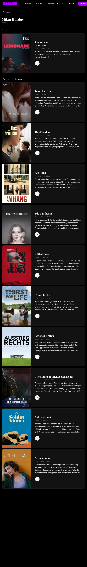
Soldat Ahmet (43, 417)
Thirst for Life (43, 295)
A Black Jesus (43, 254)
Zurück (7, 12)
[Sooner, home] (10, 4)
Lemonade (41, 42)
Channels (39, 3)
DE (62, 4)
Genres (51, 3)
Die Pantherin (43, 213)
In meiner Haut (44, 91)
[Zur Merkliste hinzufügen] (37, 63)
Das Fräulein (43, 132)
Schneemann (43, 458)
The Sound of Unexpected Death (54, 376)
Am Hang (40, 172)
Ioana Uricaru (42, 46)
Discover (27, 3)
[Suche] (57, 3)
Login (72, 4)
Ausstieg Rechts (44, 335)
